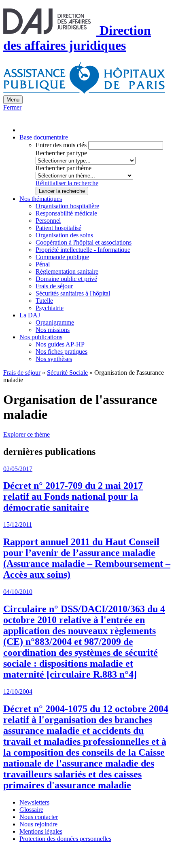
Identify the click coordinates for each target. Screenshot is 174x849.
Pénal (43, 264)
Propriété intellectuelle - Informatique (83, 249)
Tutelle (44, 300)
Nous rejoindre (38, 824)
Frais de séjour (54, 286)
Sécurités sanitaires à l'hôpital (73, 293)
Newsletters (34, 802)
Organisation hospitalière (67, 206)
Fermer (12, 107)
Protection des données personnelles (65, 838)
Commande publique (62, 256)
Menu (12, 100)
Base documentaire (43, 137)
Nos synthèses (54, 358)
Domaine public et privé (66, 278)
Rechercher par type (61, 153)
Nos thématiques (40, 198)
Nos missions (53, 329)
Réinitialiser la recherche (67, 183)
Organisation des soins (64, 235)
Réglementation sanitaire (67, 271)
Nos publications (40, 337)
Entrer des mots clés (61, 145)
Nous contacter (38, 816)
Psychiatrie (50, 307)
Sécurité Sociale (67, 372)
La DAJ (29, 315)
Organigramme (55, 322)
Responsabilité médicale (66, 213)
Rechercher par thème (63, 168)
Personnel (48, 220)
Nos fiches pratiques (61, 351)
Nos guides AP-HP (60, 344)
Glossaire (31, 809)
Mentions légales (40, 831)
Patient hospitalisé (58, 227)
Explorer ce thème (26, 434)
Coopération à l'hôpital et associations (84, 242)
